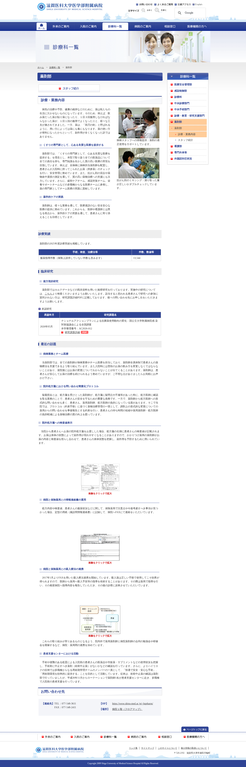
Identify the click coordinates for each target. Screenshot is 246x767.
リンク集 (133, 748)
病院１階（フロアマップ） (127, 709)
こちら (48, 293)
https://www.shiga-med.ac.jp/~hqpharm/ (132, 703)
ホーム (40, 67)
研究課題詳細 (72, 332)
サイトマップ (147, 748)
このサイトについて (167, 748)
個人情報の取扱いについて (194, 748)
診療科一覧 (54, 67)
